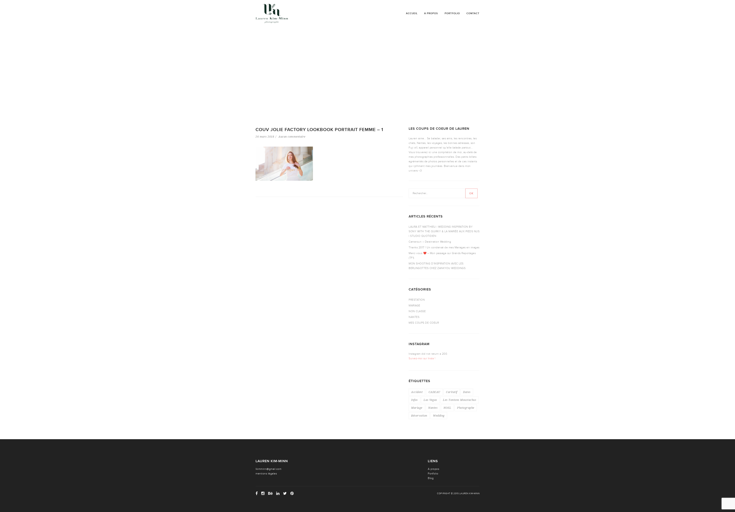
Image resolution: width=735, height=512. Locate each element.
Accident (417, 392)
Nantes (433, 407)
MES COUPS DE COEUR (424, 322)
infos (414, 400)
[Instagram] (263, 493)
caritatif (451, 392)
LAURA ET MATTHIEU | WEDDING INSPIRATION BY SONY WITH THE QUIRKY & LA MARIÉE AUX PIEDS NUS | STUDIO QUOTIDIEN (444, 231)
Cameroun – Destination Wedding (430, 241)
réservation (419, 415)
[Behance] (270, 493)
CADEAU (434, 392)
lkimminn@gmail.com (268, 469)
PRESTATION (417, 299)
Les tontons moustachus (459, 400)
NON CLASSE (417, 311)
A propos (431, 13)
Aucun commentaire (291, 136)
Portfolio (452, 13)
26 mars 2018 (265, 136)
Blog (431, 478)
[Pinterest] (292, 493)
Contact (472, 13)
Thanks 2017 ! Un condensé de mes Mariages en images (444, 247)
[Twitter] (285, 493)
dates (467, 392)
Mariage (416, 407)
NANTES (414, 317)
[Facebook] (257, 493)
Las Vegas (430, 400)
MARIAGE (414, 305)
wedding (439, 415)
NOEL (447, 407)
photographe (465, 407)
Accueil (412, 13)
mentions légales (266, 473)
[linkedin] (278, 493)
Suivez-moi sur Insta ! (422, 358)
